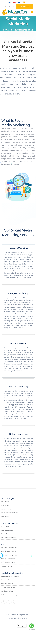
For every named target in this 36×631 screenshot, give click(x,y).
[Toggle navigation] (32, 11)
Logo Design (5, 505)
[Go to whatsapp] (31, 625)
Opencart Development (9, 555)
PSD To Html (5, 526)
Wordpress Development (9, 547)
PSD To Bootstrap (7, 530)
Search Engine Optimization (10, 576)
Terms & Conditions (16, 618)
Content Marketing (7, 583)
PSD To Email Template (8, 537)
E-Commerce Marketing (9, 595)
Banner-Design (6, 509)
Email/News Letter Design (9, 513)
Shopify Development (8, 559)
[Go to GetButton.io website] (32, 629)
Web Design (5, 501)
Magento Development (8, 551)
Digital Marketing (6, 580)
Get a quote (24, 6)
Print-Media (5, 516)
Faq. (25, 618)
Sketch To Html (6, 534)
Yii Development (6, 566)
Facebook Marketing (7, 591)
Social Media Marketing (8, 587)
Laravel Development (8, 562)
